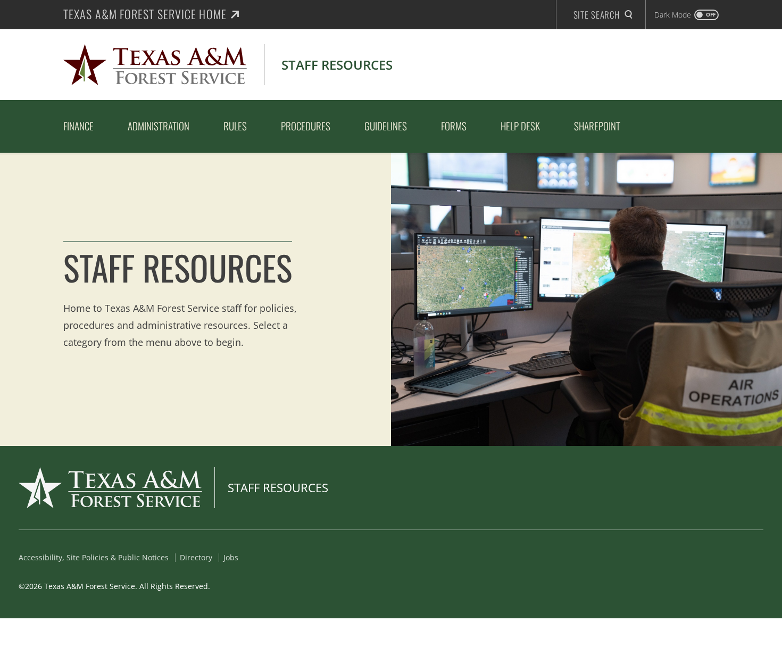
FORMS (454, 125)
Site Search (596, 14)
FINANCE (78, 125)
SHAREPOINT (597, 125)
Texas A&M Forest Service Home (145, 13)
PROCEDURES (305, 125)
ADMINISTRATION (158, 125)
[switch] (686, 14)
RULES (235, 125)
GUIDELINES (385, 125)
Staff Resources (278, 487)
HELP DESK (520, 125)
